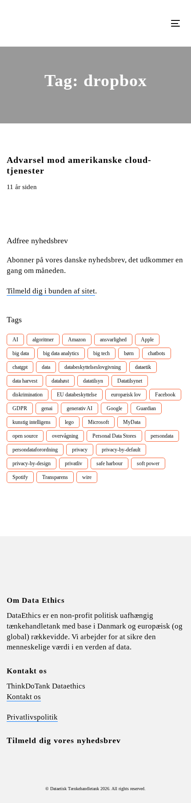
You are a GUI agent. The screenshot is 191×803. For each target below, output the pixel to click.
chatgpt (20, 367)
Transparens (55, 477)
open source (25, 436)
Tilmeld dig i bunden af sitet (51, 291)
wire (87, 477)
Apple (147, 339)
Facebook (165, 395)
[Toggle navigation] (151, 23)
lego (69, 422)
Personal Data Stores (114, 436)
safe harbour (109, 463)
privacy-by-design (31, 463)
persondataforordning (35, 450)
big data (20, 353)
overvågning (65, 436)
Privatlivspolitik (32, 717)
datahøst (60, 381)
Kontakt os (24, 696)
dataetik (143, 367)
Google (114, 408)
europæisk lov (126, 395)
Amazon (77, 339)
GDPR (19, 408)
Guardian (146, 408)
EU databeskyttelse (77, 395)
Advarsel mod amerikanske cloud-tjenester (79, 165)
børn (129, 353)
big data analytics (61, 353)
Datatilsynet (129, 381)
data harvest (24, 381)
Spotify (20, 477)
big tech (101, 353)
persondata (162, 436)
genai (46, 408)
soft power (148, 463)
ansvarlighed (113, 339)
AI (15, 339)
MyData (131, 422)
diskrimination (27, 395)
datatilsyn (93, 381)
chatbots (156, 353)
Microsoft (98, 422)
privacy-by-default (121, 450)
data (46, 367)
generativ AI (79, 408)
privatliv (73, 463)
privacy (80, 450)
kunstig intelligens (31, 422)
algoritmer (43, 339)
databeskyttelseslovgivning (92, 367)
